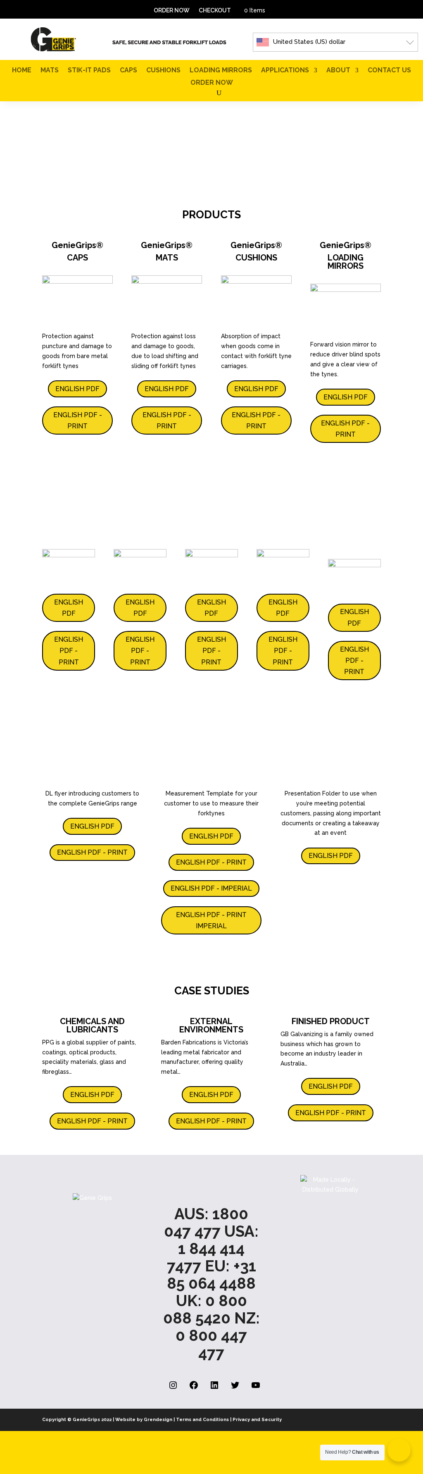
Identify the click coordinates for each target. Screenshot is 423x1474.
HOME (21, 70)
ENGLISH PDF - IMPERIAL (211, 888)
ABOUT (338, 70)
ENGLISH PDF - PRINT (77, 420)
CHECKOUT (215, 10)
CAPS (128, 70)
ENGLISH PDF (77, 389)
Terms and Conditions (202, 1419)
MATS (49, 70)
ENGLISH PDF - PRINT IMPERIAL (211, 920)
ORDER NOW (172, 10)
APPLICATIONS (285, 70)
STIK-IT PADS (89, 70)
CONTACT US (389, 70)
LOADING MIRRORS (221, 70)
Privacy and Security (257, 1419)
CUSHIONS (163, 70)
